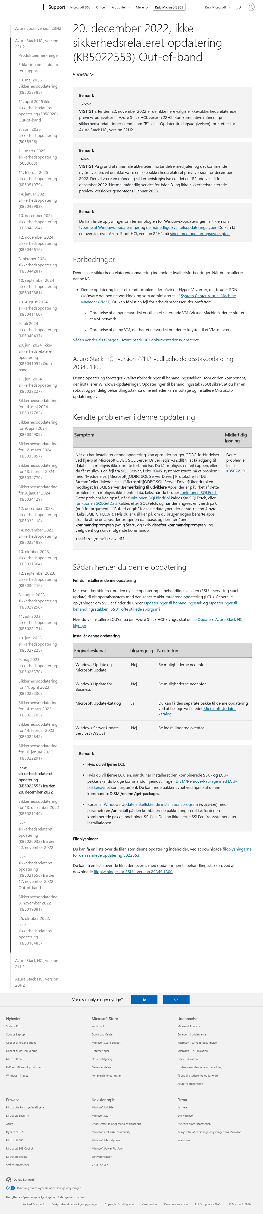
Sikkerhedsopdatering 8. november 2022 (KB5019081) (38, 903)
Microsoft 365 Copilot (19, 1148)
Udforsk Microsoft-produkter (23, 1067)
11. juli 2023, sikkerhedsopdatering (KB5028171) (37, 622)
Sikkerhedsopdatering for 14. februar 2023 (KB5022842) (38, 730)
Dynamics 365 (15, 1132)
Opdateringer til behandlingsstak (173, 602)
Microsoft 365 (80, 7)
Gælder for (85, 74)
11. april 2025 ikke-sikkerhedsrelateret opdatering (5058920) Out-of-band (38, 111)
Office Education (187, 1059)
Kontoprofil (98, 1026)
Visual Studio (100, 1165)
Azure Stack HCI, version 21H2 (36, 963)
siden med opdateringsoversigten (200, 233)
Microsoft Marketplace (106, 1140)
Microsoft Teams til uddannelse (197, 1042)
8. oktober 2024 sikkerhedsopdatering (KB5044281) (37, 265)
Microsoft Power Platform (107, 1148)
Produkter (118, 7)
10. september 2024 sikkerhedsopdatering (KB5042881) (37, 286)
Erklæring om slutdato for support (38, 67)
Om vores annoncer (176, 1204)
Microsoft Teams (16, 1157)
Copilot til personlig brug (21, 1051)
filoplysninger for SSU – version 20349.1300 (133, 871)
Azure (9, 1124)
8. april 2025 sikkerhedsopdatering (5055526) (37, 135)
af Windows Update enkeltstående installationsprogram (148, 804)
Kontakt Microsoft (34, 1204)
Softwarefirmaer (102, 1157)
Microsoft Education (189, 1026)
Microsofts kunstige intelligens (25, 1107)
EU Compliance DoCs (208, 1204)
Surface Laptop (15, 1034)
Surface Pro (13, 1026)
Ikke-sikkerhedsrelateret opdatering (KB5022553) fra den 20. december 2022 (36, 779)
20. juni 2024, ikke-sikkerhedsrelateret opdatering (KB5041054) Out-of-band (37, 357)
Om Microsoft (185, 1115)
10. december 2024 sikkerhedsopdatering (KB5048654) (37, 221)
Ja (144, 999)
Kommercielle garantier (106, 1075)
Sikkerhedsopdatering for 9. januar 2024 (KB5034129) (38, 493)
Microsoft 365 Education (192, 1051)
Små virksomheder (17, 1165)
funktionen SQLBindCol (149, 497)
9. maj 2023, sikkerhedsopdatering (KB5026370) (37, 665)
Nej (176, 999)
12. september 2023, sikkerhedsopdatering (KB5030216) (37, 579)
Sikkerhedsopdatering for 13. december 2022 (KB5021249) (38, 807)
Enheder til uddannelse (191, 1034)
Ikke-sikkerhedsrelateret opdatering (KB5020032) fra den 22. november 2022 (36, 835)
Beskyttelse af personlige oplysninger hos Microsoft (209, 1132)
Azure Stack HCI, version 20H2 (36, 982)
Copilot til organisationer (21, 1042)
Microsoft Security (17, 1115)
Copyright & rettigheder (120, 1204)
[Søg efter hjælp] (238, 6)
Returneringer (100, 1051)
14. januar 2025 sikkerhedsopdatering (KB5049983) (37, 200)
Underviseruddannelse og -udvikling (199, 1067)
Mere (140, 7)
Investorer (183, 1140)
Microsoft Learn (101, 1115)
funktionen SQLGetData (97, 503)
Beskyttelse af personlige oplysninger (75, 1204)
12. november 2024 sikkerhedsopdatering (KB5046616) (37, 243)
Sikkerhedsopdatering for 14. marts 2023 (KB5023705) (38, 708)
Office (100, 7)
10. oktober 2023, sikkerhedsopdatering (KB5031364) (37, 557)
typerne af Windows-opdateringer (109, 227)
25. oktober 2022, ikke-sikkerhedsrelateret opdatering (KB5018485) (35, 931)
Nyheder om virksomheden (194, 1124)
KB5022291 (236, 470)
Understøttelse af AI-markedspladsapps (116, 1124)
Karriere (182, 1107)
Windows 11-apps (17, 1075)
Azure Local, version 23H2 (38, 28)
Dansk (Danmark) (24, 1179)
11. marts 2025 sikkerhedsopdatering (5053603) (37, 157)
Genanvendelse (101, 1067)
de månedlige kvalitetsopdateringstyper (181, 227)
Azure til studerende (190, 1084)
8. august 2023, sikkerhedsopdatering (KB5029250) (37, 601)
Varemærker (149, 1204)
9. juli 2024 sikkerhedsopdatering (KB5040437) (37, 329)
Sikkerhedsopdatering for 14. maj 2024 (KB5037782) (38, 406)
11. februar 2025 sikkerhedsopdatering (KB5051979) (37, 178)
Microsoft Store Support (106, 1042)
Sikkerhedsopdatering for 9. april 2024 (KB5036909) (38, 428)
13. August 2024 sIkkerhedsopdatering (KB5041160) (37, 308)
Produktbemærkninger (38, 55)
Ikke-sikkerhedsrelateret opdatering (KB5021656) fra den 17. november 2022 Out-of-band (36, 872)
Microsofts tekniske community (111, 1132)
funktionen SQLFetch (199, 492)
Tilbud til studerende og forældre (198, 1075)
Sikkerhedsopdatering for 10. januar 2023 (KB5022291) (38, 752)
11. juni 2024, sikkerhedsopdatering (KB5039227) (37, 385)
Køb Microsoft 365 (169, 7)
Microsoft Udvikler (103, 1107)
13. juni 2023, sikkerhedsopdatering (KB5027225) (37, 644)
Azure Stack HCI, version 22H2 (36, 43)
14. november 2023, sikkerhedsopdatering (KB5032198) (37, 536)
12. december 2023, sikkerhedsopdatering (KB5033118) (37, 514)
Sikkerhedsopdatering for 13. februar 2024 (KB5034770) (38, 471)
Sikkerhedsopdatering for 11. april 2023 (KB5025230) (38, 687)
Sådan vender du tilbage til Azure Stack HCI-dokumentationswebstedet (136, 339)
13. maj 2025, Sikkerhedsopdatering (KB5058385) (38, 86)
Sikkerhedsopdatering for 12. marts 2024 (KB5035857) (38, 450)
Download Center (103, 1034)
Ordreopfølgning (102, 1059)
